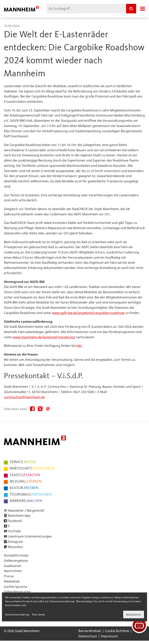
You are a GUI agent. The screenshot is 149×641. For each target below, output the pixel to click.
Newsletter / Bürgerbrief (26, 510)
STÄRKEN (26, 482)
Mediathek (12, 581)
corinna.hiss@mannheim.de (24, 397)
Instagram (15, 541)
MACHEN (26, 501)
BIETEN (23, 462)
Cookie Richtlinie (117, 631)
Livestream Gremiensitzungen (30, 536)
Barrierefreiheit (89, 631)
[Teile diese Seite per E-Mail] (48, 408)
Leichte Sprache (15, 586)
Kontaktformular (16, 555)
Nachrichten (13, 571)
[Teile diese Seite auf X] (40, 408)
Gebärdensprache (17, 592)
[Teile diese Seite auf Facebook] (32, 408)
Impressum (109, 636)
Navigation (142, 9)
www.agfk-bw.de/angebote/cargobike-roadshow (88, 313)
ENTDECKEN (31, 495)
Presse (9, 576)
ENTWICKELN (32, 469)
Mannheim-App (19, 515)
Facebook (15, 521)
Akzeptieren (133, 614)
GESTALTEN (25, 475)
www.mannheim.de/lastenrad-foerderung (44, 337)
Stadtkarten (12, 566)
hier (79, 346)
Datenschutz (87, 636)
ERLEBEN (24, 488)
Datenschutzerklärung (17, 614)
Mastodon (15, 547)
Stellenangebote (16, 560)
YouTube (14, 531)
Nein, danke (38, 614)
